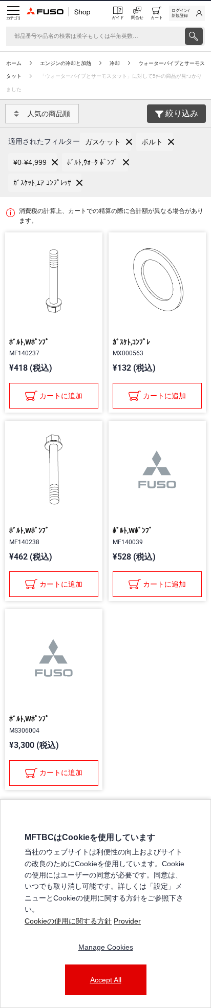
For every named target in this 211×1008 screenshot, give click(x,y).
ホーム (14, 63)
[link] (187, 13)
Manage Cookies (105, 947)
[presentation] (194, 36)
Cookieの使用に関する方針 (68, 921)
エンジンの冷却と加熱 (65, 63)
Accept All (105, 980)
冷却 (115, 63)
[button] (105, 142)
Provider (127, 921)
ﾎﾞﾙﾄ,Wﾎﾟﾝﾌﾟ (29, 342)
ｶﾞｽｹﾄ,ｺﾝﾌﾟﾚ (131, 342)
